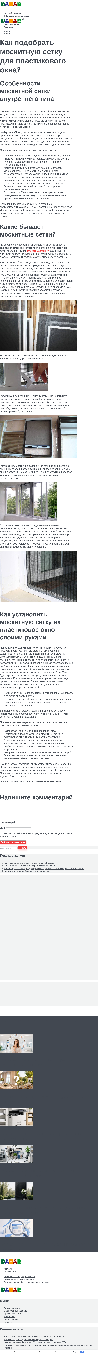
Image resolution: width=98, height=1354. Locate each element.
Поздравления (11, 1319)
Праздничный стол (13, 1313)
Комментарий (8, 822)
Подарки (8, 27)
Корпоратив (9, 1316)
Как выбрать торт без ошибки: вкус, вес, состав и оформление (34, 1336)
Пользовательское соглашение (19, 1279)
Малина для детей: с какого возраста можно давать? (29, 865)
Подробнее (76, 1352)
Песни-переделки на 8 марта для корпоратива (26, 871)
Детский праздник (13, 13)
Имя (2, 827)
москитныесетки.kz (38, 250)
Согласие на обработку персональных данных (26, 1282)
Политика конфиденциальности (19, 1276)
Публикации (10, 1271)
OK (82, 1352)
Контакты (8, 1268)
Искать (22, 847)
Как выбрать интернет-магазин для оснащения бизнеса (38, 1173)
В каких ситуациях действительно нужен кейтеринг (28, 1339)
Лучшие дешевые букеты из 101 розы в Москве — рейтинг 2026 (35, 1342)
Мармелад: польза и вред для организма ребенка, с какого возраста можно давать (44, 868)
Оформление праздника (16, 16)
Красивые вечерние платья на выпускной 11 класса (29, 862)
